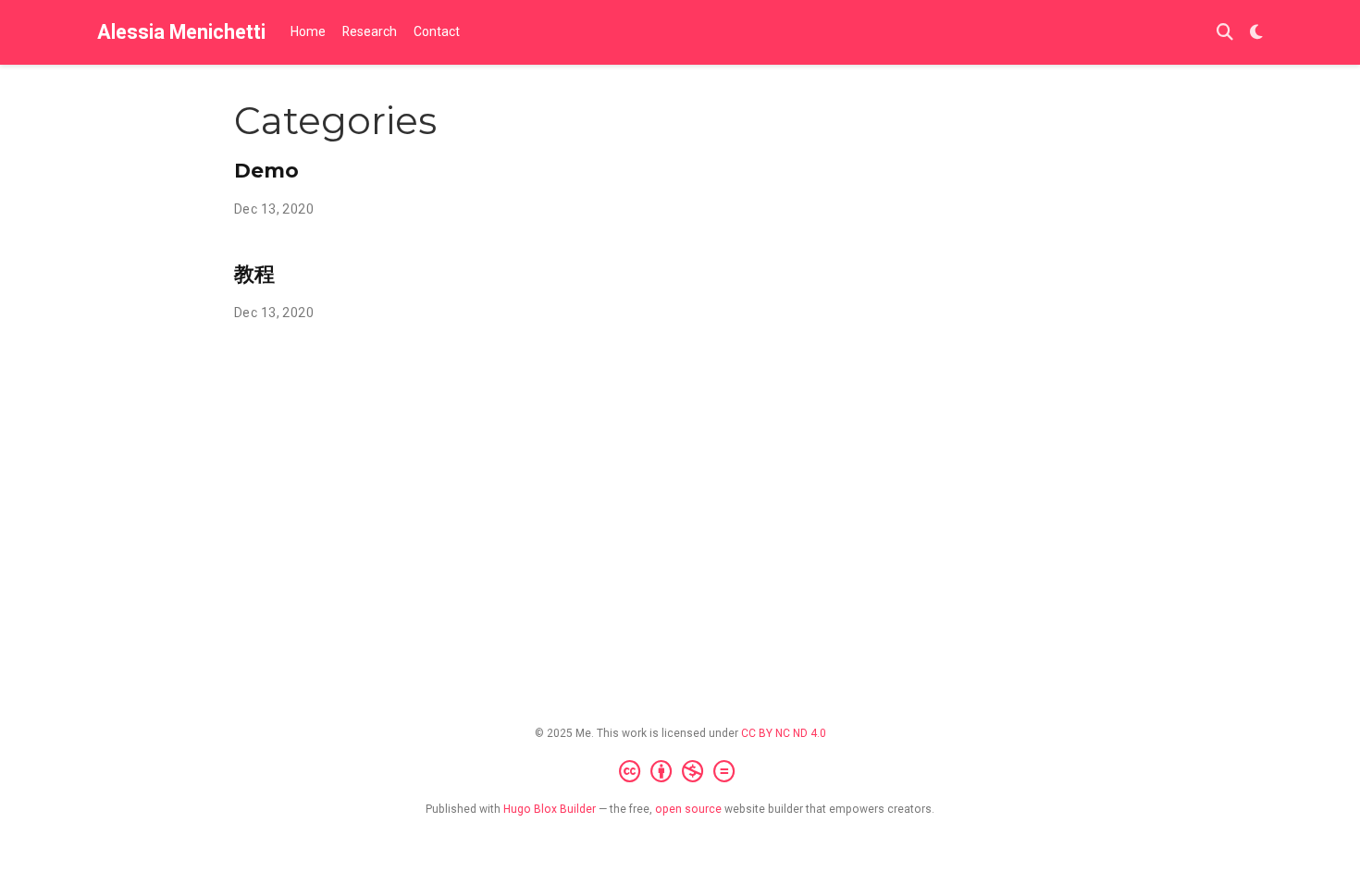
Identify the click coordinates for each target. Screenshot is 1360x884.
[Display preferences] (1256, 32)
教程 (254, 274)
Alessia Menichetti (181, 31)
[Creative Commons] (680, 772)
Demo (266, 170)
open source (688, 809)
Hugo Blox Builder (549, 809)
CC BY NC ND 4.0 (783, 733)
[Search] (1225, 32)
